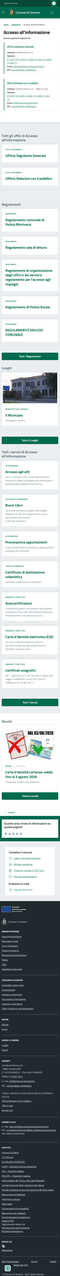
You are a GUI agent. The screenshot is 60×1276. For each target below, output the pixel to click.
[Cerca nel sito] (51, 12)
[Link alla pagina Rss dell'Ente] (3, 1246)
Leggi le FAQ (8, 1220)
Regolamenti (10, 214)
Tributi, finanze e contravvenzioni (17, 1008)
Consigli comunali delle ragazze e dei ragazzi (23, 1185)
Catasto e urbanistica (14, 566)
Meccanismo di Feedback (14, 1213)
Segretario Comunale (12, 969)
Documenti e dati (10, 941)
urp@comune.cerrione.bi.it (25, 103)
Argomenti (16, 24)
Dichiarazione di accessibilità (15, 1208)
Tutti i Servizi (30, 702)
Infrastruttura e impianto (16, 409)
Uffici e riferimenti (13, 149)
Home (6, 24)
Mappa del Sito (20, 1265)
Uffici (4, 964)
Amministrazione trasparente (16, 1217)
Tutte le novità (30, 796)
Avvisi (4, 1029)
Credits (53, 1261)
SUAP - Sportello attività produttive (19, 1166)
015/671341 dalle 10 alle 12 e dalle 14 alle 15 (28, 97)
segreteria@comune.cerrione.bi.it (28, 66)
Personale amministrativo (14, 955)
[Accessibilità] (7, 1268)
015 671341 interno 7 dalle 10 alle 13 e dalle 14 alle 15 (29, 61)
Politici (5, 960)
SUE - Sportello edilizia (13, 1171)
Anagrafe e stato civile (15, 597)
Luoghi (5, 1045)
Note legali (7, 1204)
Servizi (34, 1261)
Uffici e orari (7, 1105)
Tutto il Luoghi (30, 440)
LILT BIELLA (7, 1157)
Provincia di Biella (10, 1152)
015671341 (17, 1076)
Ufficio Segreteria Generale (20, 46)
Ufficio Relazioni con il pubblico (22, 83)
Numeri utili (7, 1110)
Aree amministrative (11, 936)
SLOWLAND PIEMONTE (13, 1162)
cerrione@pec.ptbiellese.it (23, 70)
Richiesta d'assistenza (12, 1231)
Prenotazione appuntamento (16, 1227)
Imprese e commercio (12, 1004)
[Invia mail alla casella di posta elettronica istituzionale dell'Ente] (22, 1081)
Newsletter (7, 1250)
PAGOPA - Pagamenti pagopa (16, 1176)
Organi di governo (10, 950)
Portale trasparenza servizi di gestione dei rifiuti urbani (28, 1190)
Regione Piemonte (11, 3)
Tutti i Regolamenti (30, 356)
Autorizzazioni (11, 465)
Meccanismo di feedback (13, 1194)
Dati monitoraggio (10, 1261)
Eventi (5, 1050)
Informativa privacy (11, 1199)
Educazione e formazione (16, 499)
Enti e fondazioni (10, 946)
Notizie (8, 766)
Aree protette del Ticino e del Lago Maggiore (23, 1180)
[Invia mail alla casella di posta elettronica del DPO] (29, 1126)
